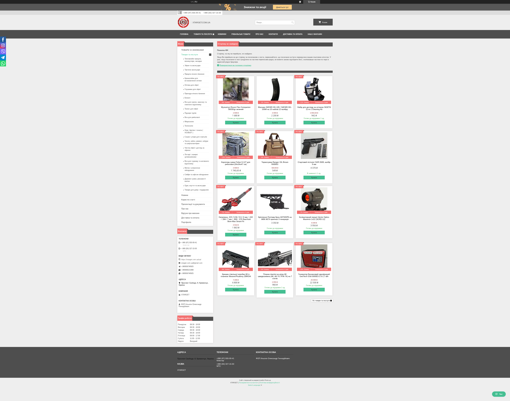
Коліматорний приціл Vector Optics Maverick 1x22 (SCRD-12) (314, 218)
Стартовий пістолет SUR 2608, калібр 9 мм (314, 163)
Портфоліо (186, 222)
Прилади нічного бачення (195, 94)
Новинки (222, 34)
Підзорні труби (190, 113)
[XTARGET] (183, 22)
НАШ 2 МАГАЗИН (315, 34)
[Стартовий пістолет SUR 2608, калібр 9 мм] (314, 145)
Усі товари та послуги (321, 301)
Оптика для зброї (192, 85)
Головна (184, 34)
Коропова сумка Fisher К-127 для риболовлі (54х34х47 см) (235, 163)
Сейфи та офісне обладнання (196, 175)
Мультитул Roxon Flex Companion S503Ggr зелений (235, 108)
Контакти (273, 34)
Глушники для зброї (193, 89)
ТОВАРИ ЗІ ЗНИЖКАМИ (192, 50)
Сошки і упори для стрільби (196, 137)
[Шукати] (292, 22)
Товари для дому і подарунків (197, 190)
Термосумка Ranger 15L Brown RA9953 (275, 163)
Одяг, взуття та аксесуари (195, 186)
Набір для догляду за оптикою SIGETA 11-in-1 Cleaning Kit (314, 108)
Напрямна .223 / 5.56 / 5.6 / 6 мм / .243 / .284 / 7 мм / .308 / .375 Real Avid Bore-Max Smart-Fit (236, 219)
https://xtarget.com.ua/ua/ (191, 260)
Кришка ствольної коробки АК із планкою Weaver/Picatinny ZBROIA (236, 275)
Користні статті (188, 200)
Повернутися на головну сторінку (235, 65)
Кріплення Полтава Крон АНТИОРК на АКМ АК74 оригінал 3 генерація (275, 218)
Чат (501, 394)
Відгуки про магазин (190, 213)
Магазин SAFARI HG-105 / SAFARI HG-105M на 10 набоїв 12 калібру (275, 108)
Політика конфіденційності (270, 383)
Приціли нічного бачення (194, 74)
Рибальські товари (240, 34)
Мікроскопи (189, 122)
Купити (236, 123)
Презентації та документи (193, 204)
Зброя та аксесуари (192, 66)
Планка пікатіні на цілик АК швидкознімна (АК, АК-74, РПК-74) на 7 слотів (275, 276)
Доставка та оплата (292, 34)
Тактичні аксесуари (192, 70)
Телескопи (189, 126)
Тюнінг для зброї (191, 109)
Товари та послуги (203, 34)
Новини (184, 195)
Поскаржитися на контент (248, 383)
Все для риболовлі (192, 117)
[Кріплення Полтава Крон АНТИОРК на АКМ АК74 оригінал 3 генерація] (275, 200)
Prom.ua (268, 380)
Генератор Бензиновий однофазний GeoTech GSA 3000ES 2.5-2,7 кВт (314, 275)
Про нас (259, 34)
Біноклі (187, 98)
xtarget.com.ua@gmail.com (191, 263)
